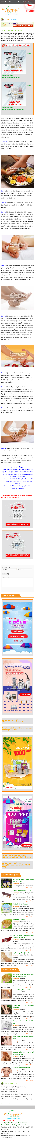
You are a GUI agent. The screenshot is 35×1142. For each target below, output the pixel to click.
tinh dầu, (6, 462)
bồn (33, 144)
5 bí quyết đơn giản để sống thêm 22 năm (14, 1096)
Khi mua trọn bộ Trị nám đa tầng (13, 109)
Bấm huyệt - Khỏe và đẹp (9, 1089)
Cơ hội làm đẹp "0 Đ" (10, 720)
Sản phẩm (14, 2)
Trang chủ (8, 2)
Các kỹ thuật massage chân (11, 30)
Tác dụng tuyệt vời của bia (9, 1091)
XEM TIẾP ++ (29, 888)
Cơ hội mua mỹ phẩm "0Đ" (12, 863)
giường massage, (21, 460)
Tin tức (20, 2)
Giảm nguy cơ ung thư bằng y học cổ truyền (14, 1087)
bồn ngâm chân (11, 460)
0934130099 (30, 11)
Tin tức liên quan (9, 970)
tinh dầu (13, 202)
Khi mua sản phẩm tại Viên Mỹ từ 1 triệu (16, 722)
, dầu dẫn (18, 202)
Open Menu (2, 2)
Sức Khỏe (14, 19)
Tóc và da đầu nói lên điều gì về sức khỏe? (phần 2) (17, 1099)
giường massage (23, 191)
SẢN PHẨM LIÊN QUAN (10, 875)
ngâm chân (13, 141)
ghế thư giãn (22, 193)
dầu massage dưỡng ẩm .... (17, 462)
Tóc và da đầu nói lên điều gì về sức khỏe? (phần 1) (17, 1094)
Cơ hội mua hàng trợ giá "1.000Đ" (14, 855)
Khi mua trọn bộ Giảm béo (11, 77)
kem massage (28, 202)
